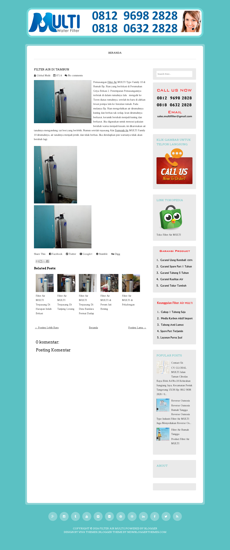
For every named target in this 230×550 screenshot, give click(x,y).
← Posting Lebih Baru (47, 327)
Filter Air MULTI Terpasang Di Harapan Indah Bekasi (44, 304)
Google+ (87, 254)
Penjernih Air (121, 130)
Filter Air (112, 82)
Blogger (150, 528)
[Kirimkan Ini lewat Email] (37, 261)
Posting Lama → (137, 327)
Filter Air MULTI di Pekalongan (128, 300)
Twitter (72, 254)
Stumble (103, 254)
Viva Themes (88, 532)
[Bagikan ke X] (44, 261)
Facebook (56, 254)
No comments (75, 75)
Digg (117, 254)
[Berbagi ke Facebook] (47, 261)
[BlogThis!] (41, 261)
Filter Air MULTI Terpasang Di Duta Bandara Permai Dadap (86, 304)
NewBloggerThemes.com (146, 532)
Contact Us (177, 362)
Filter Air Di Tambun (51, 69)
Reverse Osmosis (180, 400)
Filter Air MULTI (112, 528)
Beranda (115, 52)
